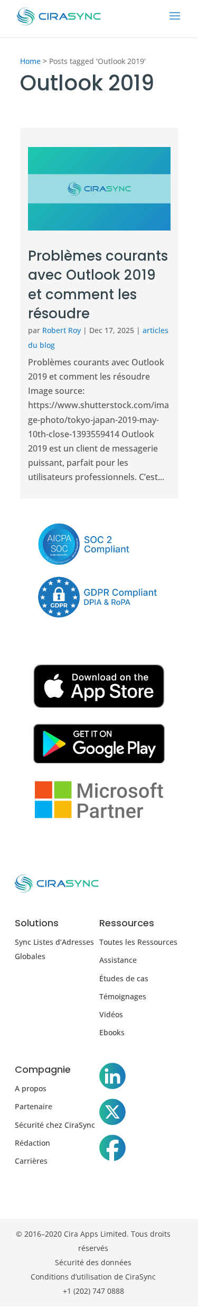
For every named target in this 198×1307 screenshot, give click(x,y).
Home (30, 61)
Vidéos (111, 1014)
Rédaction (32, 1143)
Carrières (31, 1161)
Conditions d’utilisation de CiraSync (93, 1277)
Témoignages (122, 996)
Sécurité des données (93, 1262)
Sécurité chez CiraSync (55, 1125)
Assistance (118, 960)
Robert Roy (61, 330)
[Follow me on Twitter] (112, 1114)
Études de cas (123, 978)
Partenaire (33, 1106)
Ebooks (112, 1032)
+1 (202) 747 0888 (93, 1291)
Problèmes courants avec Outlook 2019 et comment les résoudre (98, 284)
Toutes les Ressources (138, 942)
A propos (30, 1088)
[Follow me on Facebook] (112, 1150)
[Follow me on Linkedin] (112, 1078)
